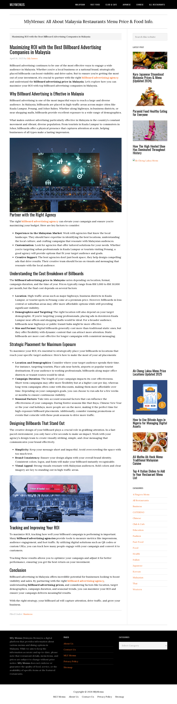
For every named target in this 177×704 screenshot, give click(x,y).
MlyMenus (17, 4)
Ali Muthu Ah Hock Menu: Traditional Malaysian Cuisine (148, 460)
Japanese (137, 565)
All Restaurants (141, 500)
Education (138, 530)
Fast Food (138, 542)
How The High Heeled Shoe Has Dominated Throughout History (149, 149)
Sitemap (68, 667)
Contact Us (70, 649)
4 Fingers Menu (141, 494)
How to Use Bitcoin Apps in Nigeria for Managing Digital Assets (150, 423)
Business (27, 614)
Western (137, 589)
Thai (135, 583)
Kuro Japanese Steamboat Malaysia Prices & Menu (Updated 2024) (148, 77)
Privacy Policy (71, 661)
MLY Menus (70, 655)
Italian (136, 559)
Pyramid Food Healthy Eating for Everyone (150, 113)
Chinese (137, 518)
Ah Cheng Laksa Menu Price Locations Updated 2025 (149, 372)
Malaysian (138, 577)
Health (136, 553)
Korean (137, 571)
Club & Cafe (139, 524)
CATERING (138, 512)
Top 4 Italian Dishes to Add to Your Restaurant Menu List (149, 474)
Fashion (137, 536)
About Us (68, 643)
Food (135, 547)
